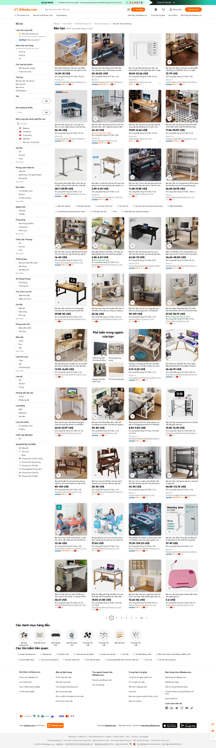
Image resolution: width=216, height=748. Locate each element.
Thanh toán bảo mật (63, 677)
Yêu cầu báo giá (98, 685)
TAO (127, 737)
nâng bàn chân (63, 654)
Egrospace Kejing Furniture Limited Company (71, 139)
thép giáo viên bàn (84, 206)
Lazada (108, 737)
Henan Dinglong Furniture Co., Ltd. (68, 433)
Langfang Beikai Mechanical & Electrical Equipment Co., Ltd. (71, 82)
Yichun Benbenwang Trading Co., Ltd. (180, 197)
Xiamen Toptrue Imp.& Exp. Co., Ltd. (142, 605)
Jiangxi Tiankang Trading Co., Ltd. (104, 141)
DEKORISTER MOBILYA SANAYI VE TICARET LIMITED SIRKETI (71, 605)
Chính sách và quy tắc (64, 701)
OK (46, 101)
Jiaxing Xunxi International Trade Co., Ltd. (70, 374)
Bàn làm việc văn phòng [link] (122, 24)
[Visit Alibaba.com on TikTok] (191, 707)
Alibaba (56, 24)
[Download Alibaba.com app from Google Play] (188, 725)
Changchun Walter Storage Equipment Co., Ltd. (182, 495)
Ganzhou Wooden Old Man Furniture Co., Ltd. (145, 548)
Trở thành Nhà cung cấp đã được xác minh (179, 693)
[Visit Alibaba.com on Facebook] (166, 707)
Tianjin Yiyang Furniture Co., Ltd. (141, 194)
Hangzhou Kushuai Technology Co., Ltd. (107, 265)
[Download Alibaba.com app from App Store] (169, 725)
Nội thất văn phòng (102, 24)
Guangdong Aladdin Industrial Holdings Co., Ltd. (182, 433)
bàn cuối (149, 660)
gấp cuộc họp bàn (64, 206)
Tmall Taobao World (95, 737)
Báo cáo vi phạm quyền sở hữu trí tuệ (143, 696)
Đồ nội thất (67, 24)
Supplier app (110, 725)
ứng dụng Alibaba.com (150, 725)
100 (141, 618)
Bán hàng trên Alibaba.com (175, 677)
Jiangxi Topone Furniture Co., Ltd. (141, 495)
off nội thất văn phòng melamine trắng (71, 211)
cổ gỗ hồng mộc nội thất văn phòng (136, 211)
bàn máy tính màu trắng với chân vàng (149, 206)
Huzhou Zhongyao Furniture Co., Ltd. (69, 263)
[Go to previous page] (106, 618)
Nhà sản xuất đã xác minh (102, 680)
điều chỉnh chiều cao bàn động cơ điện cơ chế (174, 654)
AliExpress (72, 737)
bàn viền (126, 654)
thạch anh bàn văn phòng (85, 654)
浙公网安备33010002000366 (148, 744)
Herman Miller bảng (27, 660)
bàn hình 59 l (124, 206)
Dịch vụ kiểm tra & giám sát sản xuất (70, 696)
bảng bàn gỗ (46, 654)
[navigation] (33, 321)
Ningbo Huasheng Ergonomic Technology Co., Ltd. (182, 552)
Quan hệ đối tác (171, 699)
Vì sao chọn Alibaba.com (28, 677)
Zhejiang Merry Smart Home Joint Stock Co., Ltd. (182, 82)
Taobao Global (118, 737)
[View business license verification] (130, 744)
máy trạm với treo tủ (105, 206)
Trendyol (134, 737)
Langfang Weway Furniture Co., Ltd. (105, 548)
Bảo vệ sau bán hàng (64, 692)
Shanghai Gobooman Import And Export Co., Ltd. (108, 82)
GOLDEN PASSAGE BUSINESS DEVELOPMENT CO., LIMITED (145, 439)
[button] (128, 9)
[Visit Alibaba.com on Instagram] (181, 707)
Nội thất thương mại (83, 24)
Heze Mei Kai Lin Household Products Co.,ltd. (108, 492)
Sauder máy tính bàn (108, 654)
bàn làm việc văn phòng (167, 660)
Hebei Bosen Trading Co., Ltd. (140, 82)
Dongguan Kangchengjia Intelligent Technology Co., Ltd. (71, 319)
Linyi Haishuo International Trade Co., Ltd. (145, 378)
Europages (144, 737)
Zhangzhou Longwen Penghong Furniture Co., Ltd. (182, 374)
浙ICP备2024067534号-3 (172, 744)
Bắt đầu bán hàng (172, 682)
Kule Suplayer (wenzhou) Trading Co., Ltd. (70, 548)
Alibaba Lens (29, 725)
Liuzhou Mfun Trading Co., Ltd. (177, 321)
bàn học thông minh (73, 660)
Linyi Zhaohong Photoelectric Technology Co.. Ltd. (108, 197)
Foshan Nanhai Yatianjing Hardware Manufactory (145, 266)
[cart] (164, 10)
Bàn (115, 211)
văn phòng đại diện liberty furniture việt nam (122, 660)
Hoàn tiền (132, 692)
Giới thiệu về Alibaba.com (29, 672)
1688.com (82, 737)
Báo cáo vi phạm (135, 701)
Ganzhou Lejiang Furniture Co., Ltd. (68, 492)
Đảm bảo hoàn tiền (63, 682)
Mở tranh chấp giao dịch (138, 687)
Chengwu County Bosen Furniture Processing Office (108, 319)
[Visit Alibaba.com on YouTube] (186, 707)
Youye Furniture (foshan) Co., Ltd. (104, 433)
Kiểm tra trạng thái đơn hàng (176, 687)
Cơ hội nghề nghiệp (26, 692)
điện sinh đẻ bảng (176, 206)
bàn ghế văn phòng (93, 660)
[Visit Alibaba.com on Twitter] (176, 707)
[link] (213, 724)
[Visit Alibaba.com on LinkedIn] (171, 707)
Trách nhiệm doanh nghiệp (29, 687)
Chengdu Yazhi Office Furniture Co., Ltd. (181, 139)
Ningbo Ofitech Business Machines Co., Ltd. (182, 266)
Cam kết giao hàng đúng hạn (67, 687)
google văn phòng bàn (27, 654)
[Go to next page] (146, 618)
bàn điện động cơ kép (143, 654)
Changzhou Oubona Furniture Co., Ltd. (106, 607)
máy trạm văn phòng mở (49, 660)
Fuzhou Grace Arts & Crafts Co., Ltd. (180, 605)
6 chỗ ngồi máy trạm (99, 211)
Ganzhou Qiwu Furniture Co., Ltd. (141, 319)
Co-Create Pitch (25, 682)
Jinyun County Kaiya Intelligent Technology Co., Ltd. (71, 194)
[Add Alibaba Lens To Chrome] (55, 725)
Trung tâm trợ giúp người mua (140, 677)
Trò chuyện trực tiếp (137, 682)
